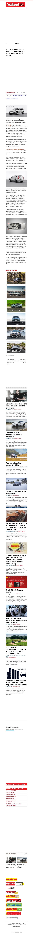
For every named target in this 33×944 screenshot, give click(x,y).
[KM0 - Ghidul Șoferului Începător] (20, 884)
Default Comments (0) (19, 729)
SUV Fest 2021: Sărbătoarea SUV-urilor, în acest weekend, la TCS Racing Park (16, 650)
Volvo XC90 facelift (10, 355)
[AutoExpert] (11, 880)
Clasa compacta (9, 565)
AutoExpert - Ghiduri (11, 805)
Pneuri (7, 495)
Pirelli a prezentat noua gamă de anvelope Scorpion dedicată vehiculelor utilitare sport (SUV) (16, 560)
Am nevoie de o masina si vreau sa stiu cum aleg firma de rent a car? (16, 683)
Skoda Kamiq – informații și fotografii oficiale (21, 361)
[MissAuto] (11, 888)
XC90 (9, 125)
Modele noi (12, 655)
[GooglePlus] (10, 106)
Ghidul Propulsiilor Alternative (13, 803)
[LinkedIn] (13, 106)
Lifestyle (8, 655)
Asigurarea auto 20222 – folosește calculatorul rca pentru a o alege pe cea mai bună (16, 526)
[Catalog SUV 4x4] (13, 901)
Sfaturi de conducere (10, 531)
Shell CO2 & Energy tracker (14, 591)
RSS (21, 932)
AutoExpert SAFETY (11, 796)
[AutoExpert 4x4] (12, 897)
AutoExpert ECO (10, 792)
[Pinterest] (11, 106)
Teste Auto (18, 655)
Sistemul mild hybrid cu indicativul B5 (15, 149)
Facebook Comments (10, 729)
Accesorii (8, 624)
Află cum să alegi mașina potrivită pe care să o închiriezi (16, 620)
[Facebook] (6, 106)
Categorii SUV (16, 95)
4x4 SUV (17, 932)
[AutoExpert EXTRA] (13, 913)
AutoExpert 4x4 (10, 798)
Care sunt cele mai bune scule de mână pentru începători (16, 406)
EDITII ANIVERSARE (11, 800)
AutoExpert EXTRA (10, 794)
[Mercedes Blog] (12, 918)
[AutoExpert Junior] (12, 892)
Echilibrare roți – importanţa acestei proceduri (14, 435)
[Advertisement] (16, 24)
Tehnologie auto (9, 594)
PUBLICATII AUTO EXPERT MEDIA (15, 784)
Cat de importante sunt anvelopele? (16, 492)
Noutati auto (14, 99)
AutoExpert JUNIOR (11, 790)
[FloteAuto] (10, 884)
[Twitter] (8, 106)
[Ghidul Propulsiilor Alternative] (14, 905)
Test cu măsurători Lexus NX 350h (14, 464)
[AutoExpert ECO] (14, 909)
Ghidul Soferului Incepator (12, 801)
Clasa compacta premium (11, 467)
